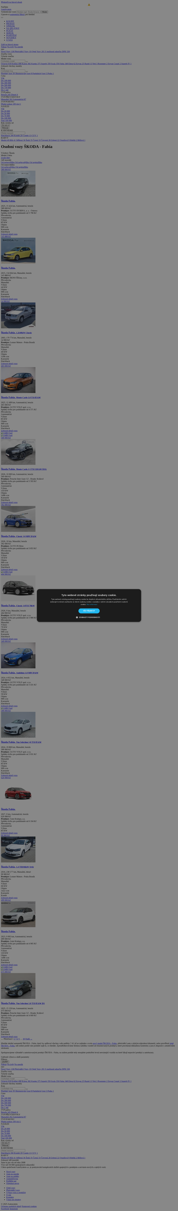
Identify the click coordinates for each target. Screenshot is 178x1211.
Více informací (92, 604)
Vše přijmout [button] (89, 611)
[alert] (89, 605)
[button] (89, 617)
